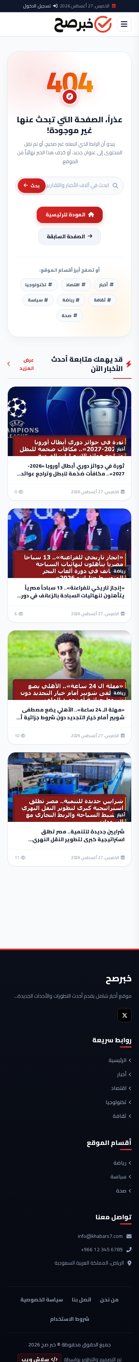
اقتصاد (118, 1088)
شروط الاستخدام (69, 1319)
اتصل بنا (81, 1299)
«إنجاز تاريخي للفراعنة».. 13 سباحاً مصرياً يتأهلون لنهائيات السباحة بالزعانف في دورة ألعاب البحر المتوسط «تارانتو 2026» (71, 595)
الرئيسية (117, 1060)
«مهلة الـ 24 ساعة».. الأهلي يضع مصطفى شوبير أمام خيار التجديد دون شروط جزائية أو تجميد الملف (71, 717)
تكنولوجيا (116, 1102)
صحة (121, 1191)
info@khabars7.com (100, 1236)
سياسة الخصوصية (41, 1299)
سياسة (118, 1176)
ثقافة (119, 1116)
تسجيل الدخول (37, 6)
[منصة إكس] (125, 1015)
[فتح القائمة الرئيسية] (124, 24)
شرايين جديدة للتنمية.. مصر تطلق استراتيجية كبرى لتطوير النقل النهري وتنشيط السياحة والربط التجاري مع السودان (71, 839)
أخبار (121, 1074)
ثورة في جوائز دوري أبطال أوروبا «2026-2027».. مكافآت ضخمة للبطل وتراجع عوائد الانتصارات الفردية (73, 473)
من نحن (109, 1299)
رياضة (119, 1163)
